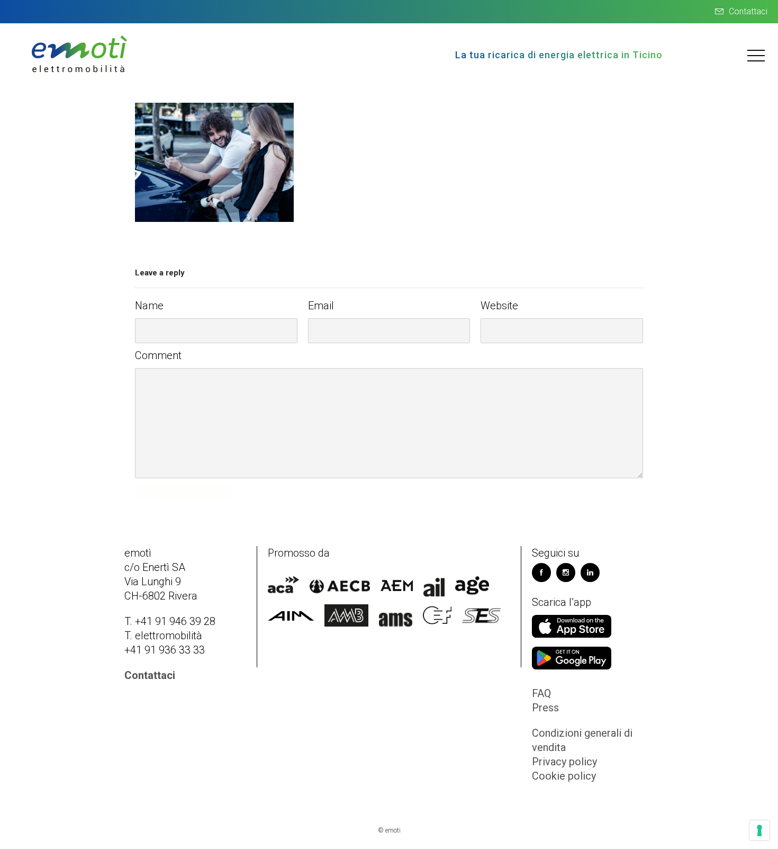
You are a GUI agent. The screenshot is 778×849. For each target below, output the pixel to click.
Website (499, 305)
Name (149, 305)
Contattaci (748, 11)
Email (321, 305)
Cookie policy (564, 776)
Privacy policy (564, 761)
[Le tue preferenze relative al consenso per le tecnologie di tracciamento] (759, 830)
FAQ (541, 693)
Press (545, 707)
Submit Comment (182, 492)
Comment (158, 355)
